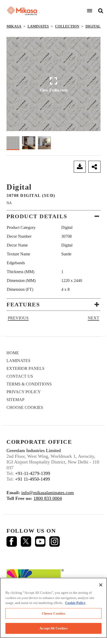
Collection (67, 26)
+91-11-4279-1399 (32, 473)
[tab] (53, 216)
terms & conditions (29, 384)
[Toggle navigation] (89, 10)
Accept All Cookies (53, 628)
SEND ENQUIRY (38, 166)
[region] (53, 608)
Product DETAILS (36, 216)
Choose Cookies (24, 407)
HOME (12, 353)
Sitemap (15, 399)
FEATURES (23, 304)
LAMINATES (38, 26)
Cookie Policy (75, 603)
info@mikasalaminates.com (47, 492)
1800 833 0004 (48, 498)
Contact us (19, 376)
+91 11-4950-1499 (32, 479)
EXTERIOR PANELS (25, 368)
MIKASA (13, 26)
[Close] (100, 585)
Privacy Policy (23, 392)
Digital (93, 26)
